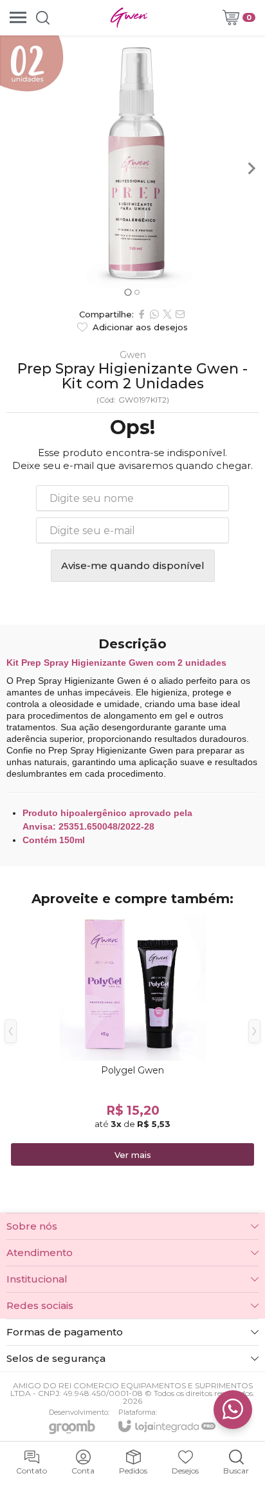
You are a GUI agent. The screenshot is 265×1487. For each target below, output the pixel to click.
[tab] (127, 291)
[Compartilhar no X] (167, 314)
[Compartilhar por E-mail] (180, 314)
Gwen (133, 354)
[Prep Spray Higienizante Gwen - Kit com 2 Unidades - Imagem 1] (132, 168)
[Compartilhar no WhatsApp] (154, 314)
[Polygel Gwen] (132, 1041)
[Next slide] (251, 168)
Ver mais (132, 1155)
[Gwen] (128, 17)
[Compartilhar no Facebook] (141, 314)
